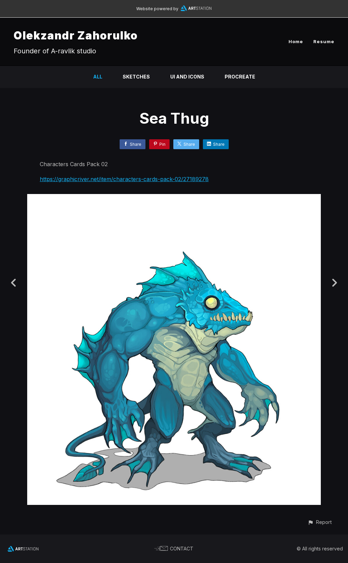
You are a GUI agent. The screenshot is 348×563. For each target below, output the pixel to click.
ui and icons (187, 77)
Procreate (240, 77)
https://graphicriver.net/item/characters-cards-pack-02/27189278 (124, 179)
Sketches (136, 77)
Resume (323, 41)
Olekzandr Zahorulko (76, 35)
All (97, 77)
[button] (319, 522)
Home (296, 41)
